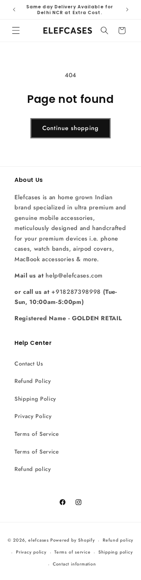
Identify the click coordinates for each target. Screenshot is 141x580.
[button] (16, 30)
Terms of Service (36, 434)
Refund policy (32, 469)
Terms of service (72, 552)
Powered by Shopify (72, 540)
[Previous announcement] (14, 10)
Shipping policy (115, 552)
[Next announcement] (127, 10)
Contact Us (28, 364)
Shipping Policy (35, 399)
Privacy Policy (32, 416)
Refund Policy (32, 381)
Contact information (74, 564)
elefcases (38, 540)
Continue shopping (70, 128)
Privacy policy (31, 552)
